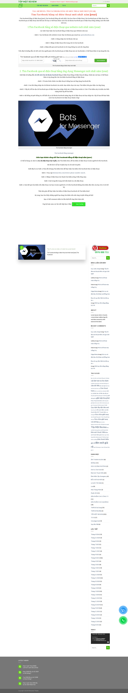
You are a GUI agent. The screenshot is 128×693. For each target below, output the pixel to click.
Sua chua (93, 410)
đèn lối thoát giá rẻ (98, 447)
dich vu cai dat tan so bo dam (100, 391)
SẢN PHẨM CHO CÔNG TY (99, 496)
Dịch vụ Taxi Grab (96, 469)
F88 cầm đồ (103, 393)
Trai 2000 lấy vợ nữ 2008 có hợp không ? (30, 678)
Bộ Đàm (93, 463)
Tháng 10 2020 (95, 581)
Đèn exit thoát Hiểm (98, 432)
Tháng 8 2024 (95, 541)
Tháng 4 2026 (95, 534)
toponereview (102, 422)
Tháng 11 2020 (95, 578)
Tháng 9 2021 (95, 554)
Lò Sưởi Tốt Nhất (96, 483)
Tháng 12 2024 (95, 538)
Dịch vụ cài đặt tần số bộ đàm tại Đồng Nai (100, 292)
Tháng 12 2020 (95, 574)
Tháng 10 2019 (95, 605)
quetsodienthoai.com (87, 35)
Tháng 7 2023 (95, 544)
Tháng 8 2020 (95, 584)
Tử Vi (64, 5)
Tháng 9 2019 (95, 608)
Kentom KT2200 (103, 405)
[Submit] (108, 5)
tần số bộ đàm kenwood (104, 424)
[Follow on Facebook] (103, 1)
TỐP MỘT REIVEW (97, 514)
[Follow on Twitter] (107, 1)
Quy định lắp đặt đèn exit (100, 407)
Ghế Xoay (105, 395)
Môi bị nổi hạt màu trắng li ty (99, 279)
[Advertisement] (64, 231)
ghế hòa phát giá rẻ (99, 395)
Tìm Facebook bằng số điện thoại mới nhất (61, 249)
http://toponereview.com (97, 400)
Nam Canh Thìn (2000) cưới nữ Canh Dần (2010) (30, 666)
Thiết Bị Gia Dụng (96, 507)
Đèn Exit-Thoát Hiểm (97, 473)
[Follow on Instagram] (105, 1)
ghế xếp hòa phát (103, 398)
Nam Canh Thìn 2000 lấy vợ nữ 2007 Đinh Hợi (30, 683)
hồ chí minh (97, 402)
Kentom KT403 (97, 405)
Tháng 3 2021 (95, 564)
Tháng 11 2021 (95, 551)
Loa (92, 486)
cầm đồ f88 (95, 386)
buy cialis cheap (95, 268)
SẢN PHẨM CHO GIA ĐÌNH (99, 502)
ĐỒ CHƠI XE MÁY (96, 479)
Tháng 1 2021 (95, 571)
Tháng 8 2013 (95, 625)
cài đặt (92, 383)
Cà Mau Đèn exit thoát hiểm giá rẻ (101, 383)
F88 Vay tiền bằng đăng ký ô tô (100, 304)
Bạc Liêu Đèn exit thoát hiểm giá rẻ (98, 378)
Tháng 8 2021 (95, 558)
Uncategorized (95, 521)
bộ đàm (107, 378)
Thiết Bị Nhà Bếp (96, 511)
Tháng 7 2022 (95, 548)
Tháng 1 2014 (95, 618)
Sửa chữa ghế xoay (102, 414)
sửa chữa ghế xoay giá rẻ (96, 417)
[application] (100, 638)
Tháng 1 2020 (95, 594)
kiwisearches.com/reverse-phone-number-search (69, 173)
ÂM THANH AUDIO (97, 459)
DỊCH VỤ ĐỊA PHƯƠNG (98, 466)
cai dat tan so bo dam (99, 380)
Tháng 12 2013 (95, 621)
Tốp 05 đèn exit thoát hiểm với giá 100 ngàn (100, 271)
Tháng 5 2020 (95, 591)
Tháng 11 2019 (95, 601)
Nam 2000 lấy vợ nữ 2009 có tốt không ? (30, 672)
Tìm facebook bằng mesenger (64, 153)
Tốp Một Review (42, 5)
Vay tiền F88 (94, 524)
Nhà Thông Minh (96, 489)
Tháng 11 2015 (95, 611)
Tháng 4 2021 (95, 561)
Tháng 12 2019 (95, 598)
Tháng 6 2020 (95, 588)
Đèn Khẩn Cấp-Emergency (99, 476)
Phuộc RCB (94, 493)
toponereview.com (95, 424)
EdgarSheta (94, 291)
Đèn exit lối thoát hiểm (103, 430)
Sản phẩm (55, 5)
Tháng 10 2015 (95, 615)
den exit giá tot (103, 385)
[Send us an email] (108, 1)
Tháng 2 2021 (95, 568)
